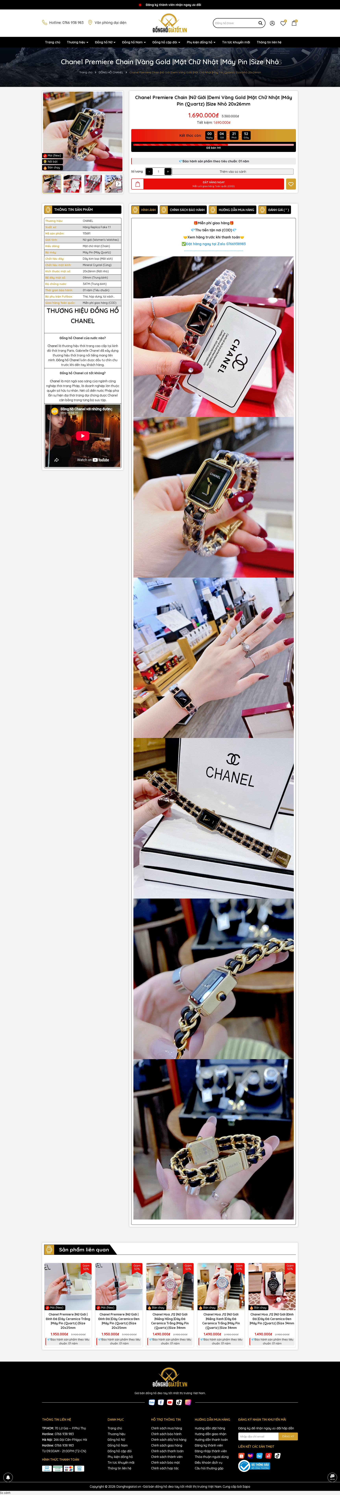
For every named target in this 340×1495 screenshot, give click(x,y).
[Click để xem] (82, 131)
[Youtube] (170, 1402)
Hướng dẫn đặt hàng (210, 1428)
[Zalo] (152, 1402)
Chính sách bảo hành (166, 1434)
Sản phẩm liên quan (84, 1249)
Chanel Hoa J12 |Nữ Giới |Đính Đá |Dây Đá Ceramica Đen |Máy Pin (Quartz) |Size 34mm (272, 1318)
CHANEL (88, 221)
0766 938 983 (73, 22)
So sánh (5, 1493)
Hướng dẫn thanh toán (211, 1440)
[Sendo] (268, 1455)
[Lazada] (250, 1455)
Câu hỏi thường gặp (209, 1468)
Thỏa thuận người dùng (212, 1457)
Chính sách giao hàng (166, 1445)
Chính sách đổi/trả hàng (168, 1440)
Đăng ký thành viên (209, 1445)
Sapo (246, 1486)
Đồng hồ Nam (132, 42)
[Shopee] (241, 1455)
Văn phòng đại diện (110, 22)
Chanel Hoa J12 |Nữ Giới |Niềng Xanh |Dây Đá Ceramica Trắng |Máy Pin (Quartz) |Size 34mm (221, 1320)
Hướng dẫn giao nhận (210, 1434)
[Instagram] (188, 1402)
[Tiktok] (179, 1402)
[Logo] (170, 23)
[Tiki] (259, 1455)
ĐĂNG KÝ (288, 1436)
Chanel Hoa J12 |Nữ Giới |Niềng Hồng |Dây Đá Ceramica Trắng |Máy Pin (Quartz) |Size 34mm (170, 1320)
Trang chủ (52, 42)
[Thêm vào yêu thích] (291, 184)
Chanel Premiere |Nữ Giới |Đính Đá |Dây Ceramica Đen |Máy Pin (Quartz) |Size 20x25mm (119, 1320)
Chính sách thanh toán (167, 1451)
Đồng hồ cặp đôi (165, 42)
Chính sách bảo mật (165, 1462)
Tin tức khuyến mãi (236, 42)
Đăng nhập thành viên (211, 1451)
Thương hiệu (76, 42)
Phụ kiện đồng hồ (200, 42)
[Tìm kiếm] (260, 23)
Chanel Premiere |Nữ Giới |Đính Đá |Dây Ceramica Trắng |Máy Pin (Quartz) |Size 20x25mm (68, 1320)
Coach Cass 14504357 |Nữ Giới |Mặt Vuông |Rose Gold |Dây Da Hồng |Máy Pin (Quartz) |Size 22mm (45, 1482)
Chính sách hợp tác (165, 1468)
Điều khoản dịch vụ (208, 1462)
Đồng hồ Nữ (104, 42)
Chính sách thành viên (167, 1457)
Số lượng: (137, 171)
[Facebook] (161, 1402)
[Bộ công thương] (268, 1466)
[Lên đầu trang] (332, 1466)
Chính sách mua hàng (166, 1428)
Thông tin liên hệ (269, 42)
